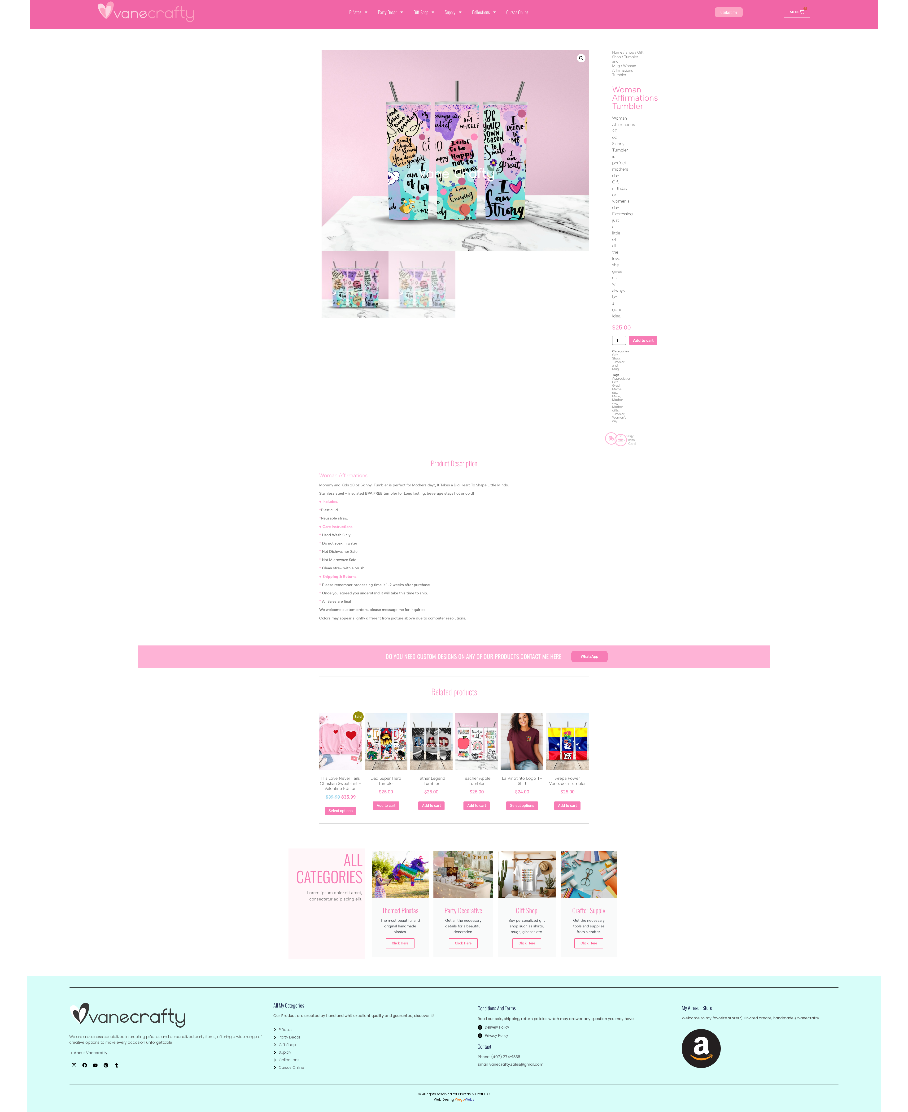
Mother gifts (617, 408)
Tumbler (618, 414)
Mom (616, 396)
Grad (616, 386)
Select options (340, 811)
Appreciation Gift (621, 380)
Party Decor (387, 12)
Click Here (400, 943)
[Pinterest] (106, 1065)
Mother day (617, 401)
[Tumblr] (116, 1065)
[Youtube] (95, 1065)
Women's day (619, 419)
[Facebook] (84, 1065)
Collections (481, 12)
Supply (450, 12)
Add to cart (643, 340)
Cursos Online (517, 12)
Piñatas (355, 12)
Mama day (616, 391)
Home (617, 52)
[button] (581, 58)
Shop (629, 52)
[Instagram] (74, 1065)
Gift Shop (421, 12)
